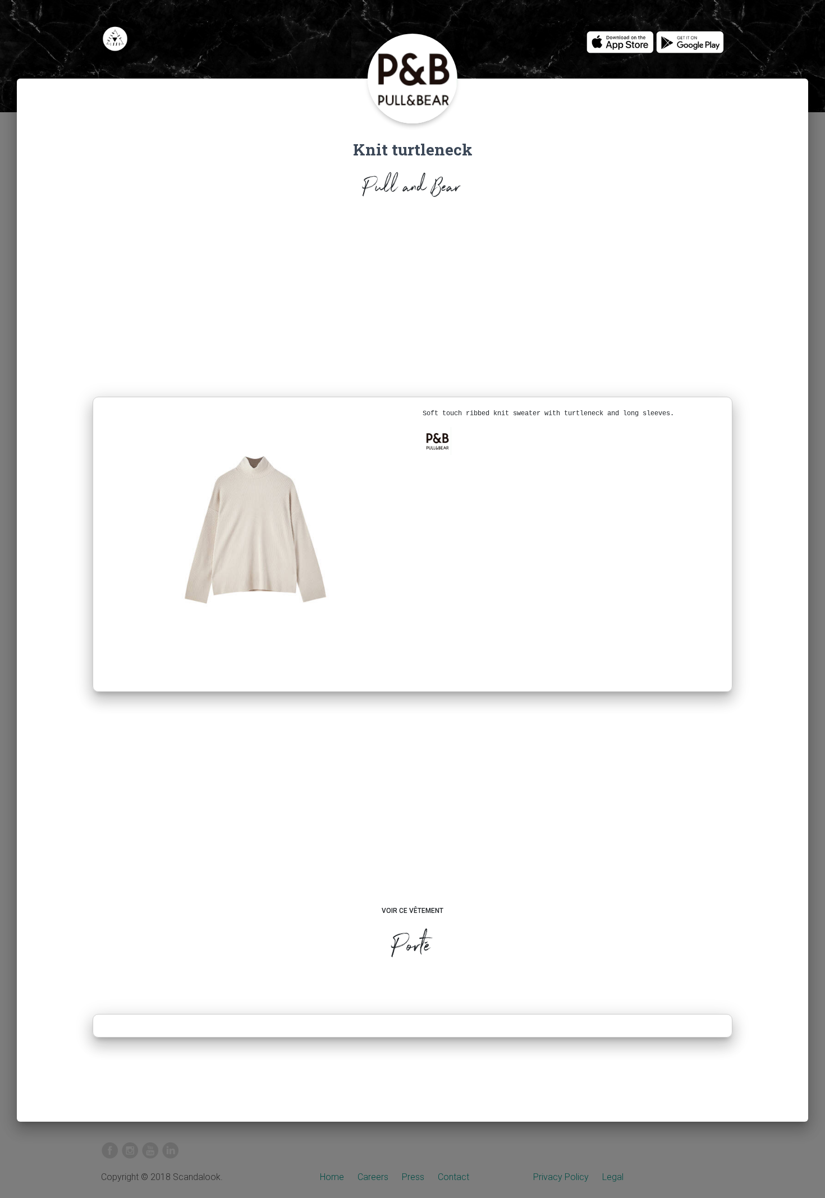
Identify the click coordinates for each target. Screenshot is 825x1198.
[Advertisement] (412, 300)
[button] (437, 441)
